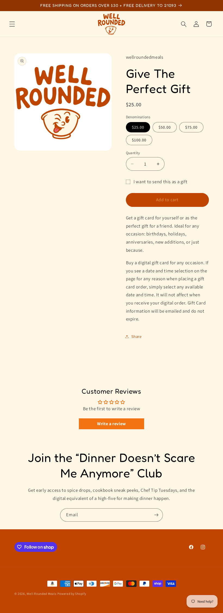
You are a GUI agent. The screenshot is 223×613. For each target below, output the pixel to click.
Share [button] (136, 336)
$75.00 (191, 127)
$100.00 (139, 139)
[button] (12, 24)
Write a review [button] (111, 424)
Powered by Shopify (71, 594)
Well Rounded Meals (41, 594)
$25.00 (138, 127)
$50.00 (165, 127)
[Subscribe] (156, 515)
